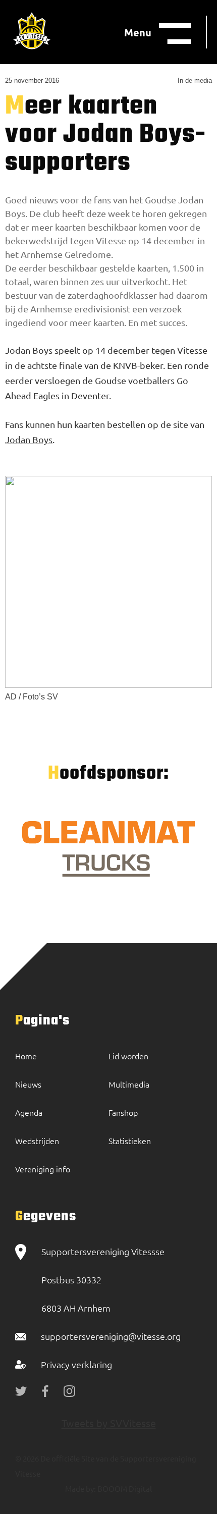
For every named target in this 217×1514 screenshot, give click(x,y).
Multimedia (128, 1084)
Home (26, 1055)
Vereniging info (42, 1168)
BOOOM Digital (124, 1488)
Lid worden (128, 1055)
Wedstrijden (37, 1140)
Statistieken (129, 1140)
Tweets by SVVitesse (109, 1423)
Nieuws (28, 1084)
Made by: (80, 1488)
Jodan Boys (28, 439)
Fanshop (123, 1112)
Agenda (28, 1112)
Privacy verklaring (76, 1364)
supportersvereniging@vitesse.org (111, 1336)
